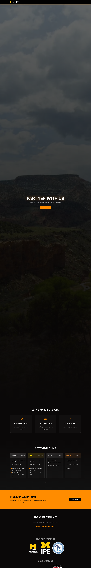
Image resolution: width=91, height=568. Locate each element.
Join (75, 2)
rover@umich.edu (45, 526)
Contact (79, 2)
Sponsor (70, 2)
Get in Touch (45, 207)
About (61, 2)
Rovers (65, 2)
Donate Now (75, 499)
